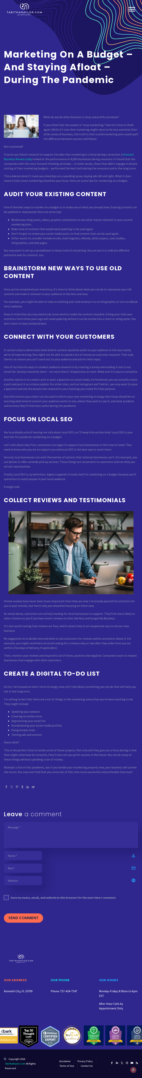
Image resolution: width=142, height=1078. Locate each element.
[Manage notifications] (133, 1070)
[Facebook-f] (112, 1063)
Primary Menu (132, 9)
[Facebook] (6, 786)
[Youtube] (132, 1063)
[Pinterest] (17, 786)
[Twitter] (11, 786)
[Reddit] (33, 786)
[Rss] (137, 1063)
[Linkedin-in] (117, 1063)
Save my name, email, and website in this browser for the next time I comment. (63, 897)
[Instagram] (127, 1063)
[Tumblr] (22, 786)
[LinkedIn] (27, 786)
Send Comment (23, 917)
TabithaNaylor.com (15, 1063)
